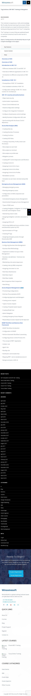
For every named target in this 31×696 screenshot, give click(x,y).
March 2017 (4, 456)
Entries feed (4, 540)
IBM (2, 505)
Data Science (4, 497)
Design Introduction (5, 500)
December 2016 (5, 464)
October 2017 (4, 438)
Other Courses (4, 516)
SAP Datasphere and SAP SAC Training (10, 377)
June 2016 (3, 472)
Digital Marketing (5, 502)
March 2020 (4, 414)
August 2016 (4, 470)
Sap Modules (4, 521)
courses (3, 494)
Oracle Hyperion (5, 513)
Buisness (3, 492)
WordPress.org (4, 545)
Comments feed (5, 543)
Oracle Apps (4, 510)
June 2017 (3, 448)
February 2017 (4, 459)
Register (4, 631)
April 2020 (3, 411)
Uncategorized (5, 17)
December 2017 (5, 432)
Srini (3, 19)
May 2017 (3, 451)
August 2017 (4, 443)
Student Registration (16, 572)
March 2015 (4, 478)
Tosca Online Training (6, 388)
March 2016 (4, 475)
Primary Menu (28, 2)
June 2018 (3, 427)
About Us (4, 615)
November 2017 (5, 435)
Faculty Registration (16, 575)
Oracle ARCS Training (6, 383)
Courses (4, 619)
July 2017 (3, 446)
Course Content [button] (8, 51)
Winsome (7, 2)
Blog (3, 623)
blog (2, 489)
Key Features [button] (7, 47)
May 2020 (3, 408)
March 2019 (4, 419)
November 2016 (5, 467)
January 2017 (4, 462)
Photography (4, 518)
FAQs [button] (5, 55)
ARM (22, 288)
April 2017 (3, 454)
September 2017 (5, 440)
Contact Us (5, 635)
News (2, 508)
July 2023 (3, 403)
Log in (2, 537)
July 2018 (3, 424)
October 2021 (4, 406)
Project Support (6, 627)
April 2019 (3, 416)
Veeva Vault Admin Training (7, 380)
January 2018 (4, 430)
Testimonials (4, 523)
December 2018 (5, 422)
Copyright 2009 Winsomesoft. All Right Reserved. (15, 694)
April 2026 (3, 401)
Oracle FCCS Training (6, 385)
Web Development (5, 529)
